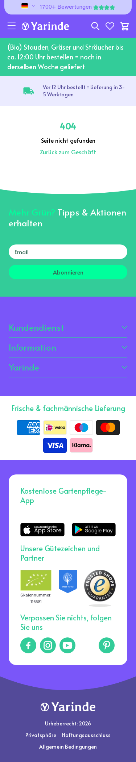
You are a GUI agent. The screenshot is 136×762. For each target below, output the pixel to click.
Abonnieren (68, 272)
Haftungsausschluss (86, 735)
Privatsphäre (40, 735)
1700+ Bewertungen (66, 7)
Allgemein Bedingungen (68, 746)
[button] (11, 26)
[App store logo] (42, 529)
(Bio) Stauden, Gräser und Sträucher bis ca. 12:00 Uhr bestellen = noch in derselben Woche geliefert (65, 56)
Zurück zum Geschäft (68, 152)
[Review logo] (68, 588)
